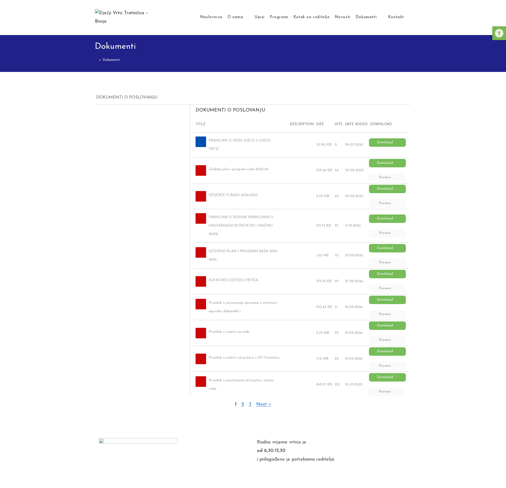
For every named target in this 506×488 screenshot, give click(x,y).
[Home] (96, 60)
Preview (385, 177)
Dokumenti (111, 60)
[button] (499, 33)
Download (385, 142)
